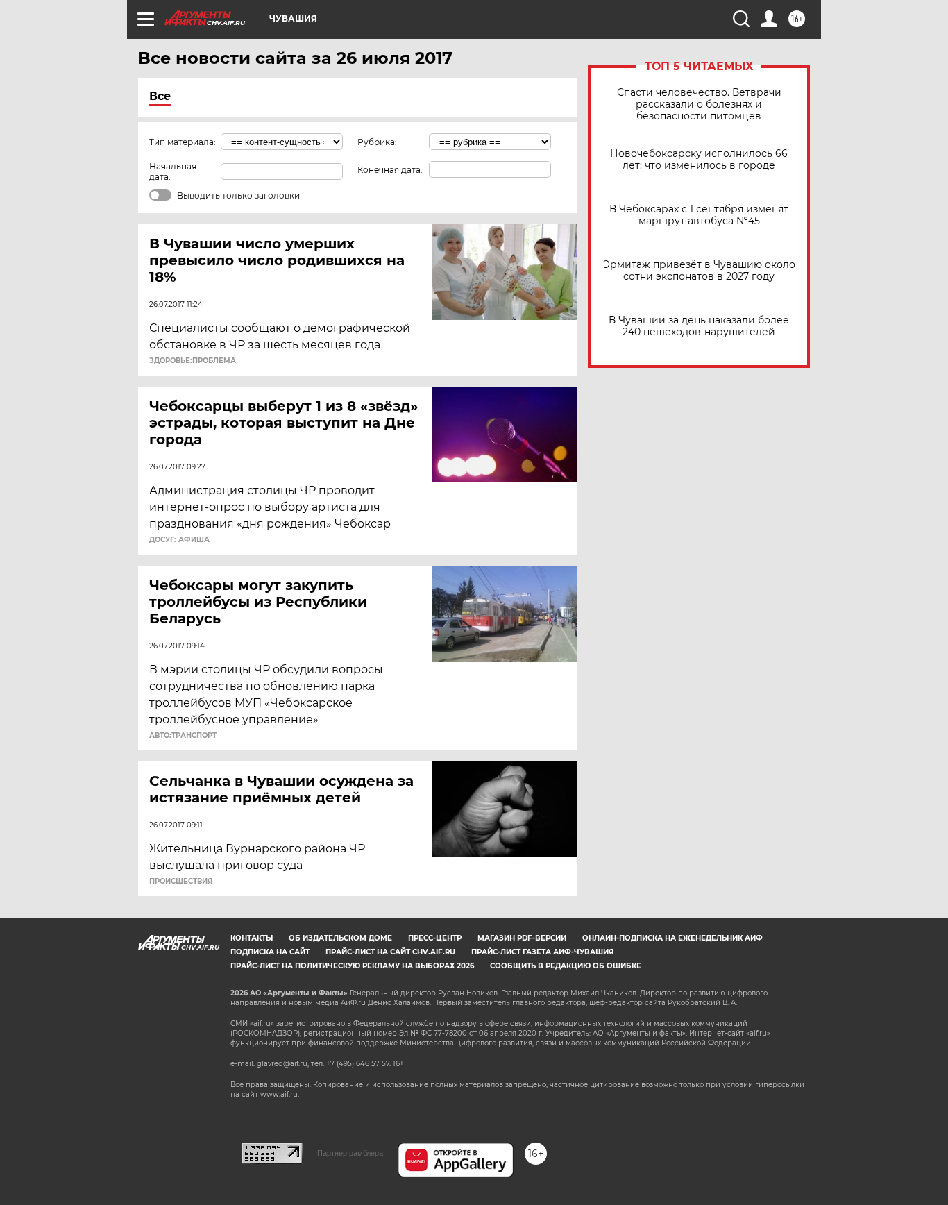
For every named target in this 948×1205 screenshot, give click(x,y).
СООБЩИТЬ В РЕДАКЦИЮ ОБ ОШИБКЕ (565, 965)
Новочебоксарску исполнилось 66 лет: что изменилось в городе (699, 159)
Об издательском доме (340, 938)
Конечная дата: (390, 170)
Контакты (251, 938)
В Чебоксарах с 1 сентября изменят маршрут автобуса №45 (698, 215)
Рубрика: (377, 142)
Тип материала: (182, 142)
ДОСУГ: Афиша (179, 540)
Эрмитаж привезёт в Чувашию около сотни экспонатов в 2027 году (699, 271)
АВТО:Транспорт (183, 735)
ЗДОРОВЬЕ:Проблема (192, 360)
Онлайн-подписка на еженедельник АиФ (672, 938)
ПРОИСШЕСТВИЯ (180, 881)
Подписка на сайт (270, 952)
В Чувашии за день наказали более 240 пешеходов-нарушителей (699, 326)
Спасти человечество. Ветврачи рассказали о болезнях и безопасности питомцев (699, 104)
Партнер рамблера (350, 1153)
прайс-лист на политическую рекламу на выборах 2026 (352, 965)
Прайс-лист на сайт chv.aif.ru (390, 952)
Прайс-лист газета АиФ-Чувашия (542, 952)
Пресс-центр (435, 938)
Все (160, 96)
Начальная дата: (172, 171)
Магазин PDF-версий (521, 938)
